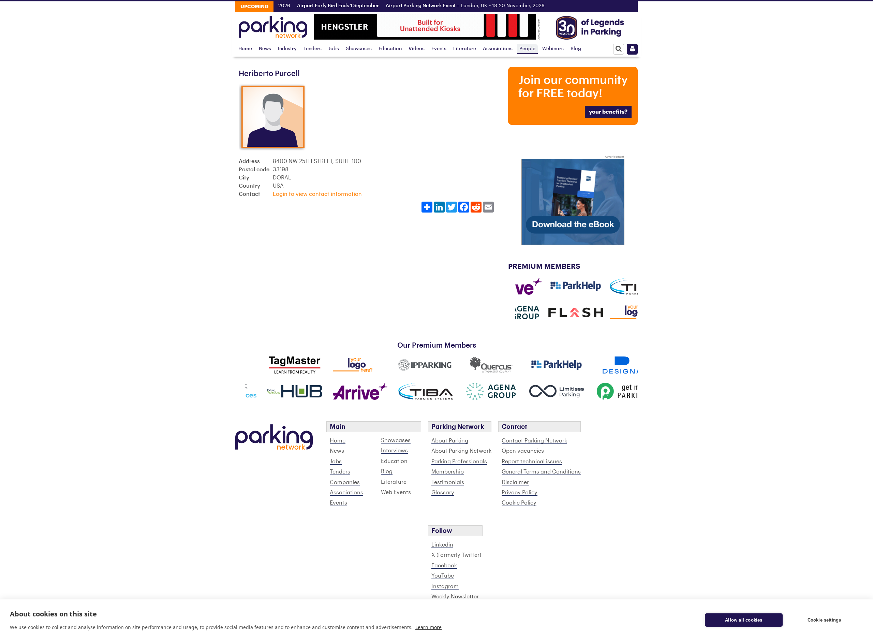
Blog (576, 48)
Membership (447, 472)
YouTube (442, 576)
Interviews (394, 450)
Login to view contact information (317, 194)
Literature (464, 48)
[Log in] (632, 49)
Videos (417, 48)
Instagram (445, 586)
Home (245, 48)
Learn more (428, 627)
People (527, 48)
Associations (498, 48)
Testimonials (447, 482)
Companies (345, 482)
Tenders (313, 48)
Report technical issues (532, 461)
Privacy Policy (519, 492)
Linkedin (442, 545)
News (265, 48)
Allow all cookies (743, 620)
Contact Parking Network (534, 440)
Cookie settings (824, 620)
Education (390, 48)
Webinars (553, 48)
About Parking (449, 440)
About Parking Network (461, 451)
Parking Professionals (459, 461)
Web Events (396, 492)
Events (438, 48)
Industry (287, 48)
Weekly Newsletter (455, 596)
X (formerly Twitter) (456, 555)
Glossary (442, 492)
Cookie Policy (519, 503)
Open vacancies (523, 451)
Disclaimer (515, 482)
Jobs (333, 48)
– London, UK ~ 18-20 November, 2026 (452, 5)
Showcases (359, 48)
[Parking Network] (273, 25)
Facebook (444, 565)
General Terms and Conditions (541, 472)
